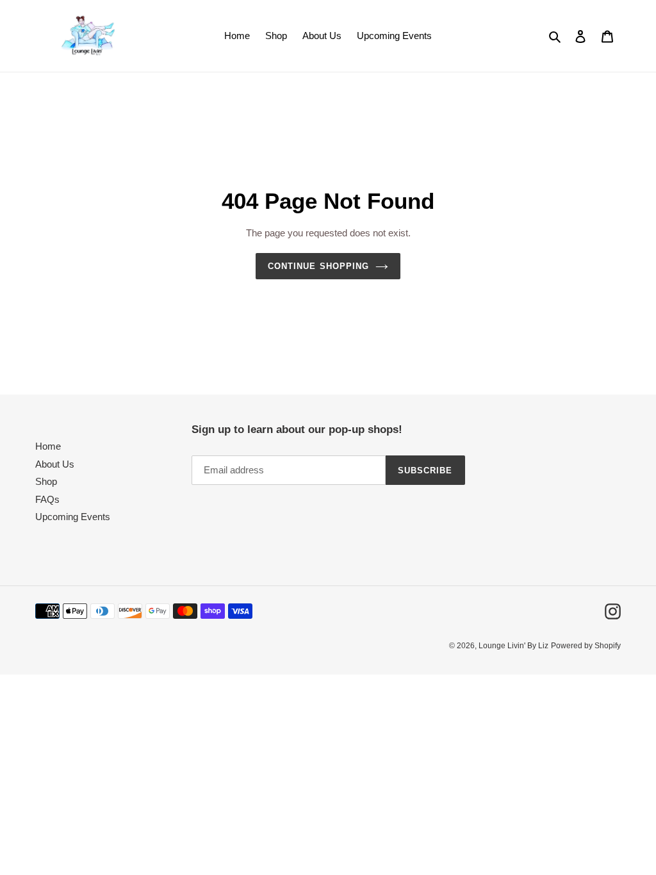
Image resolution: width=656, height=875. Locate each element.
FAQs (47, 499)
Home (48, 446)
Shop (46, 481)
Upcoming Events (72, 516)
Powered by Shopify (586, 645)
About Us (54, 464)
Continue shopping (318, 266)
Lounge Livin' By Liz (513, 645)
